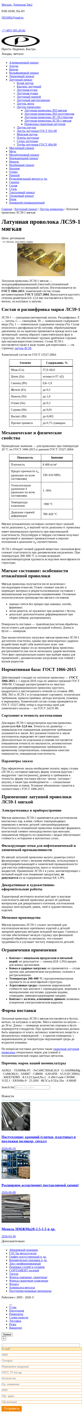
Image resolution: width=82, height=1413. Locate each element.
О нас (13, 1307)
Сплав (13, 185)
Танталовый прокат (22, 192)
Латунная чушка (27, 93)
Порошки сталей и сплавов (27, 1267)
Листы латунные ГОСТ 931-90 (37, 130)
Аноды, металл (12, 54)
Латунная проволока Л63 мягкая (45, 110)
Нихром (14, 168)
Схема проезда (18, 1317)
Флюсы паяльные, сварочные (28, 1277)
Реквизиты (16, 1314)
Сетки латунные (27, 141)
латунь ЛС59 (22, 348)
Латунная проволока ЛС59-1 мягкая (47, 120)
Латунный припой (29, 96)
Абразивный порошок (23, 1249)
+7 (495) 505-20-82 (13, 30)
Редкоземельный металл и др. (28, 178)
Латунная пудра (27, 89)
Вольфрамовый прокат (24, 72)
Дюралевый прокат (21, 76)
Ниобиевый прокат (21, 165)
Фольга (14, 1284)
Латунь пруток (26, 127)
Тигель (13, 1273)
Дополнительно (13, 1241)
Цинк (12, 199)
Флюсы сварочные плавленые (28, 1280)
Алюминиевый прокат (24, 62)
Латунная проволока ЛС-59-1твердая (48, 117)
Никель (14, 161)
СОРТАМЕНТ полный (24, 1270)
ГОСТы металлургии (23, 1253)
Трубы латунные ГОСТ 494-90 (37, 144)
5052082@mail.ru (12, 17)
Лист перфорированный (25, 1263)
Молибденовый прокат (24, 154)
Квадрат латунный (29, 86)
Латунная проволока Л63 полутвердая (49, 113)
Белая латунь (25, 83)
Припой (14, 175)
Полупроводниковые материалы (30, 1290)
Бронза (13, 69)
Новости (8, 1096)
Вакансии (15, 1327)
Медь (12, 151)
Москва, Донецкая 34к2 (17, 4)
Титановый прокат (21, 195)
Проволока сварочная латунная (44, 124)
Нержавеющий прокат (23, 158)
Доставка (15, 1320)
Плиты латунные (28, 137)
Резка (12, 1324)
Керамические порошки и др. (28, 1260)
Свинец (14, 182)
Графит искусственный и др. (28, 1256)
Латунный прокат (20, 79)
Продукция (16, 1310)
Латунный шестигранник (33, 100)
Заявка (7, 1334)
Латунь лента (25, 103)
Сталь (13, 189)
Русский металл (12, 24)
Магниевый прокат (21, 148)
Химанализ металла (22, 1287)
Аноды (13, 66)
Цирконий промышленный (27, 202)
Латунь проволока (29, 107)
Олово (13, 171)
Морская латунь (27, 134)
